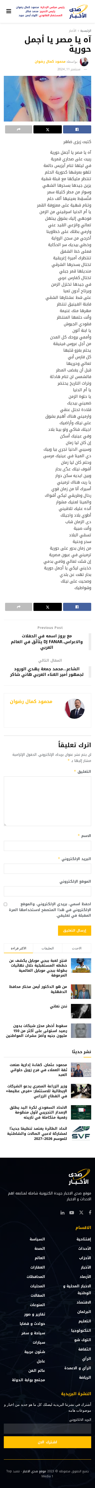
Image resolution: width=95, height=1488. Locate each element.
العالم (40, 1258)
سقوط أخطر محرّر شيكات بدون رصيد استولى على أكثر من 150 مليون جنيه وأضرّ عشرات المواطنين (36, 1030)
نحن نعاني (58, 1006)
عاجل (41, 1361)
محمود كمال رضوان (50, 61)
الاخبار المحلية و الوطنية (77, 1289)
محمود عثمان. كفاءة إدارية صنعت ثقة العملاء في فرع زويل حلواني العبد (38, 1070)
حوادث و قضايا (32, 1323)
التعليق (82, 772)
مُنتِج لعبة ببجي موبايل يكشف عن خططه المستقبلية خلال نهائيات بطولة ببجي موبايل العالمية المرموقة (38, 968)
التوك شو (82, 1340)
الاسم (84, 836)
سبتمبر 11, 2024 (68, 69)
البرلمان (84, 1311)
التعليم (85, 1321)
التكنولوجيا (81, 1330)
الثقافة (84, 1349)
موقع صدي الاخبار (34, 1471)
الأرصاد (85, 1276)
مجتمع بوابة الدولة (28, 1380)
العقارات (37, 1267)
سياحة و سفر (33, 1333)
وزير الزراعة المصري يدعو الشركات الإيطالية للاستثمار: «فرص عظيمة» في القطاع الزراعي (36, 1091)
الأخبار (72, 30)
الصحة (39, 1248)
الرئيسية (85, 30)
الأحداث (84, 1248)
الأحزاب (85, 1258)
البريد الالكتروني (80, 1420)
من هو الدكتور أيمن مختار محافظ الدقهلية (38, 989)
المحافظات (36, 1276)
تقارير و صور (34, 1314)
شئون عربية (34, 1351)
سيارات (39, 1342)
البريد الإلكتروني (74, 859)
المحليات (37, 1286)
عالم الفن (36, 1370)
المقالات (38, 1295)
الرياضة (85, 1377)
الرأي (86, 1358)
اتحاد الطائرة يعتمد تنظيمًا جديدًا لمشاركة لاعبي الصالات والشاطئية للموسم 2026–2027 (37, 1133)
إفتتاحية (84, 1239)
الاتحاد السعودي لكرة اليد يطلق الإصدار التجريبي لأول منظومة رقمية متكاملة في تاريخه (38, 1112)
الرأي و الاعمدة (77, 1368)
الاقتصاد (84, 1302)
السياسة (37, 1239)
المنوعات (37, 1305)
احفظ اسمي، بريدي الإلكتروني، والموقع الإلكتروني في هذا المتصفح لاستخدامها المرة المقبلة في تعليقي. (50, 909)
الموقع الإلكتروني (75, 881)
